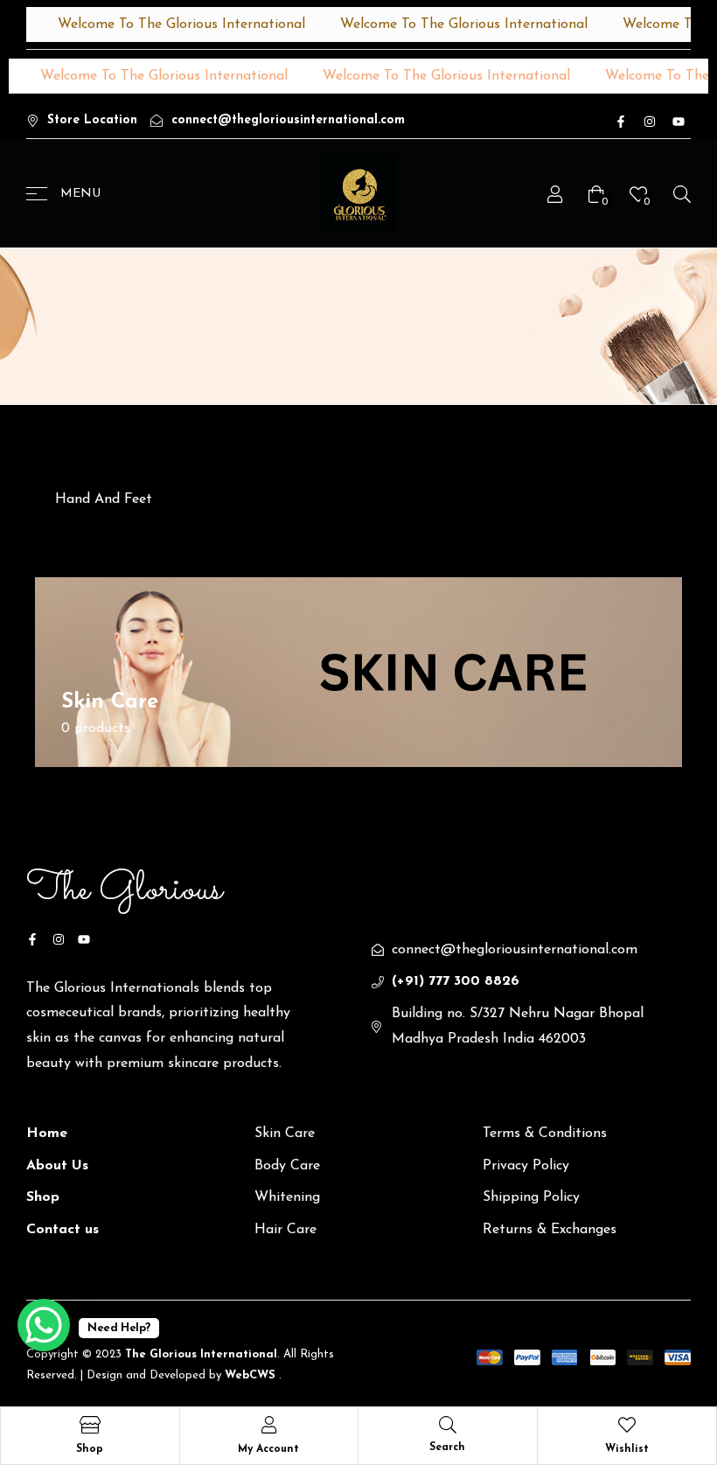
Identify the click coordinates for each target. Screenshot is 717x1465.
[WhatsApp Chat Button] (43, 1325)
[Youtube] (678, 121)
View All (109, 755)
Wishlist (627, 1449)
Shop (89, 1449)
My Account (268, 1449)
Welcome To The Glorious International (169, 24)
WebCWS (252, 1375)
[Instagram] (649, 121)
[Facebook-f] (621, 121)
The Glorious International (199, 1354)
